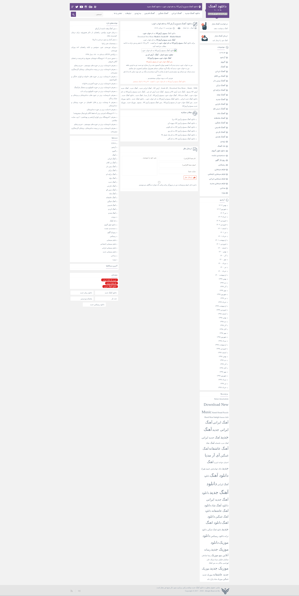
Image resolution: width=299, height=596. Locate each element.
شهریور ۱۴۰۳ (221, 209)
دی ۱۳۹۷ (223, 360)
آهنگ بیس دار (219, 81)
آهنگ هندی (220, 137)
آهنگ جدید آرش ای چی (155, 92)
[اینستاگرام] (86, 6)
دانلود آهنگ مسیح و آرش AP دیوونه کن (181, 123)
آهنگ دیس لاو (219, 109)
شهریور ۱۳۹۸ (221, 337)
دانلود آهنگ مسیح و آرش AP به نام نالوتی (180, 127)
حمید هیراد (205, 469)
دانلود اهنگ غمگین (214, 530)
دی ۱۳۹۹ (223, 283)
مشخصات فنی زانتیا (109, 43)
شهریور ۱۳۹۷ (221, 376)
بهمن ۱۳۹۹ (222, 279)
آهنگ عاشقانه (219, 118)
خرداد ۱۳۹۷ (222, 387)
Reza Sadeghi (214, 417)
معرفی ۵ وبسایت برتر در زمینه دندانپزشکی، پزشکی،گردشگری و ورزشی (94, 70)
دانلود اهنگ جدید (138, 99)
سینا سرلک (214, 560)
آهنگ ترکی (220, 86)
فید (72, 591)
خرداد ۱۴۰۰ (222, 271)
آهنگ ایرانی (177, 13)
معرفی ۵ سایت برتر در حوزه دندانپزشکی (101, 109)
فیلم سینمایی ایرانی (217, 179)
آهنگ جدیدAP (183, 95)
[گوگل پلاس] (72, 6)
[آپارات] (95, 6)
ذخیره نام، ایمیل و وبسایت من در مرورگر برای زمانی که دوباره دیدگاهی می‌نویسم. (168, 185)
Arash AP (164, 88)
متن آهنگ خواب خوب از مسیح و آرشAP (178, 102)
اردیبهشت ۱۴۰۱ (220, 240)
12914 (222, 53)
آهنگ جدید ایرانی (211, 437)
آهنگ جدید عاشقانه (221, 443)
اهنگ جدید (139, 95)
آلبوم (223, 62)
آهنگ (192, 28)
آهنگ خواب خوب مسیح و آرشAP (165, 95)
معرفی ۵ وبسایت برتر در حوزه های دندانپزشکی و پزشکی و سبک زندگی (94, 96)
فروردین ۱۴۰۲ (221, 224)
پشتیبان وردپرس (86, 299)
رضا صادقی (206, 555)
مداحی (222, 188)
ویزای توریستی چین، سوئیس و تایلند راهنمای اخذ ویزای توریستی (94, 48)
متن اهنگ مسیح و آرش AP (152, 102)
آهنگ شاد (221, 114)
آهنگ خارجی (220, 104)
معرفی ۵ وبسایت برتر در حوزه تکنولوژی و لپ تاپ (98, 91)
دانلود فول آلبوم (218, 151)
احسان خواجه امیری (221, 462)
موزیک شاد (218, 579)
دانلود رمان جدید (86, 293)
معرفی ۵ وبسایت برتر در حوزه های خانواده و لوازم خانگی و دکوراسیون (94, 78)
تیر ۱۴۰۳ (223, 213)
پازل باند (210, 579)
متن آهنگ (212, 563)
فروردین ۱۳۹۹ (221, 310)
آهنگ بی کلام (219, 76)
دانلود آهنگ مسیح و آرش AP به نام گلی (181, 139)
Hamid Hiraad (217, 413)
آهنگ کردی (220, 132)
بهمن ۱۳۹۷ (222, 356)
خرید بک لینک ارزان (109, 280)
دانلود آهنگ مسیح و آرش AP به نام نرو (181, 131)
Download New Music (146, 37)
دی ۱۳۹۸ (223, 321)
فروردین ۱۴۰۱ (221, 244)
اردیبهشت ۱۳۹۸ (220, 345)
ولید (79, 591)
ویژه (223, 193)
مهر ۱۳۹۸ (222, 333)
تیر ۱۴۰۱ (223, 232)
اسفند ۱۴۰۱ (222, 228)
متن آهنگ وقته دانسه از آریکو (105, 28)
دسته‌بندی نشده (218, 156)
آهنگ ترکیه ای (219, 90)
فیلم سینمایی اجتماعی (216, 174)
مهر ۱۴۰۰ (222, 259)
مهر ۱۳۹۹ (222, 290)
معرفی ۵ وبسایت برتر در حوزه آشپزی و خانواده (99, 83)
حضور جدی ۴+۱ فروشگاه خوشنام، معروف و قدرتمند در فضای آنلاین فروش (94, 59)
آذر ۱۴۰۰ (223, 255)
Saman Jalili (224, 417)
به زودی (138, 13)
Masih (189, 88)
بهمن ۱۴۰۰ (222, 252)
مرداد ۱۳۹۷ (222, 380)
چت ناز (114, 299)
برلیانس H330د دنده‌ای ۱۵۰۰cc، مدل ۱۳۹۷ (100, 54)
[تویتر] (77, 6)
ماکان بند (219, 563)
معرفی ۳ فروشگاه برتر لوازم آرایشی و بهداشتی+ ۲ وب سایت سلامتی (94, 118)
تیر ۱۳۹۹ (223, 298)
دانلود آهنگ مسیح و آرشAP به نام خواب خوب (172, 24)
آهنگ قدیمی (149, 13)
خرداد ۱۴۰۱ (222, 236)
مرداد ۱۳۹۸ (222, 341)
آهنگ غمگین (163, 13)
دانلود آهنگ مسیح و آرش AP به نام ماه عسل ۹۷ (178, 135)
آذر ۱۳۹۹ (223, 286)
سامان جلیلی (223, 560)
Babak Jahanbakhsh (221, 399)
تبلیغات (128, 13)
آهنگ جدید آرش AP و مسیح (175, 92)
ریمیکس (221, 165)
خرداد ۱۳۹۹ (222, 302)
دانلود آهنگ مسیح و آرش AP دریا (183, 119)
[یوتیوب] (81, 6)
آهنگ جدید (134, 88)
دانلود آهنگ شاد (219, 505)
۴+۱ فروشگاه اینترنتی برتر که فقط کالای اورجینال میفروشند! (94, 113)
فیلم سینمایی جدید (217, 184)
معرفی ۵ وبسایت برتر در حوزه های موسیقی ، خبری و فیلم (95, 65)
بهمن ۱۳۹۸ (222, 318)
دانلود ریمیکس (217, 536)
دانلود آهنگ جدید (192, 13)
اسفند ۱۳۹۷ (222, 352)
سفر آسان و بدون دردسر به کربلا (104, 39)
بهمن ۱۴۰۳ (222, 205)
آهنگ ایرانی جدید (145, 88)
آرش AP (156, 88)
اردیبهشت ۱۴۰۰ (220, 275)
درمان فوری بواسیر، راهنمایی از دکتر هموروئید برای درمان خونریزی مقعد (94, 34)
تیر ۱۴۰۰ (223, 267)
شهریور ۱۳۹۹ (221, 294)
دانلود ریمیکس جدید (97, 304)
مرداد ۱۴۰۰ (222, 263)
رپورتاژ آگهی (220, 160)
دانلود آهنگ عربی (110, 286)
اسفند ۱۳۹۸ (222, 314)
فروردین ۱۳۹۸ (221, 349)
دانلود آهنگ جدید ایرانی (188, 99)
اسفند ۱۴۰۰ (222, 248)
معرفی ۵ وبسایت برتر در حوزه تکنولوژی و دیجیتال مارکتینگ (95, 87)
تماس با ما (118, 13)
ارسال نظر (188, 177)
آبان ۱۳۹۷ (222, 368)
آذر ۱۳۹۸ (223, 325)
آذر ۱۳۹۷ (223, 364)
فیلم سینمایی (220, 170)
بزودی (222, 142)
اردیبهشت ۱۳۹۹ (220, 306)
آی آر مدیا (147, 95)
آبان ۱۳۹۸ (222, 329)
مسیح (139, 102)
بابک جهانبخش (216, 469)
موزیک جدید (131, 102)
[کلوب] (90, 6)
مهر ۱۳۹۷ (222, 372)
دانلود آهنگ (219, 475)
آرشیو (222, 58)
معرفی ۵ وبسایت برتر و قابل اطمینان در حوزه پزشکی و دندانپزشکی (94, 103)
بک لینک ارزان (111, 283)
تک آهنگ (186, 28)
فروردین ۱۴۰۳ (221, 221)
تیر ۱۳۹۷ (223, 383)
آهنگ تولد (221, 95)
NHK (195, 88)
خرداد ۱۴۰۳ (222, 217)
